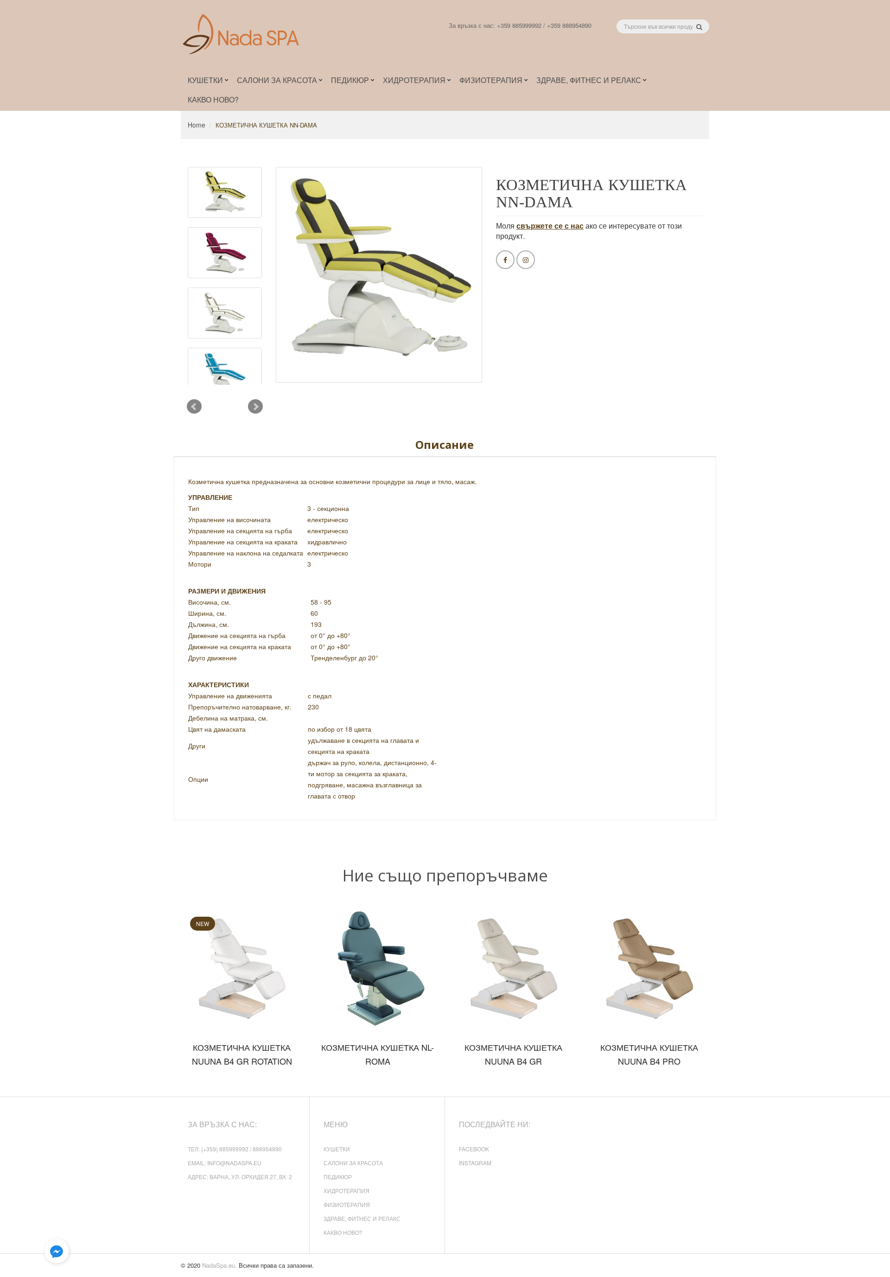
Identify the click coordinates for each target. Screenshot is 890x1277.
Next (255, 406)
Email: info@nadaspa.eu (224, 1163)
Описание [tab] (444, 444)
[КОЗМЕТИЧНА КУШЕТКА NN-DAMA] (225, 192)
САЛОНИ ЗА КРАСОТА (353, 1163)
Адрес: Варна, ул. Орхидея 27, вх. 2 (240, 1177)
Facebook (474, 1149)
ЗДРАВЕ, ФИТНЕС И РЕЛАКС (362, 1218)
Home (196, 124)
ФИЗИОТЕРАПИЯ (347, 1204)
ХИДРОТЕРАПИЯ (346, 1190)
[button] (56, 1251)
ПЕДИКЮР (338, 1177)
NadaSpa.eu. (219, 1265)
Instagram (475, 1163)
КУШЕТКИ (337, 1149)
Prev (194, 406)
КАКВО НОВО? (343, 1232)
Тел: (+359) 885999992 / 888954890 (235, 1149)
